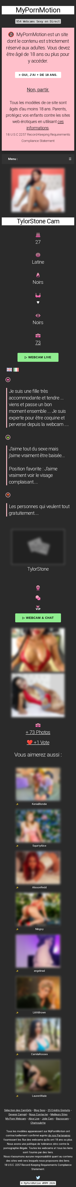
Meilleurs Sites (59, 1114)
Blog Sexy (39, 1110)
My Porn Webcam (15, 1118)
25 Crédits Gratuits (59, 1110)
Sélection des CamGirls (17, 1110)
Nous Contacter (38, 1114)
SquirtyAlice (39, 845)
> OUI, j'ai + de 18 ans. (38, 75)
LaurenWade (39, 1095)
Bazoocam (62, 1118)
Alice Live (33, 1118)
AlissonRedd (39, 887)
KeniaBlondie (39, 804)
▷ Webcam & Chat (38, 617)
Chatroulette (38, 1122)
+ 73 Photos (38, 732)
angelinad (39, 970)
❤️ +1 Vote (38, 742)
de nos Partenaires (59, 1135)
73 (38, 343)
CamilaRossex (39, 1054)
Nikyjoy (39, 929)
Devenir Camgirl (18, 1114)
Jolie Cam (48, 1118)
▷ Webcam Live (38, 357)
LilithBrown (39, 1012)
